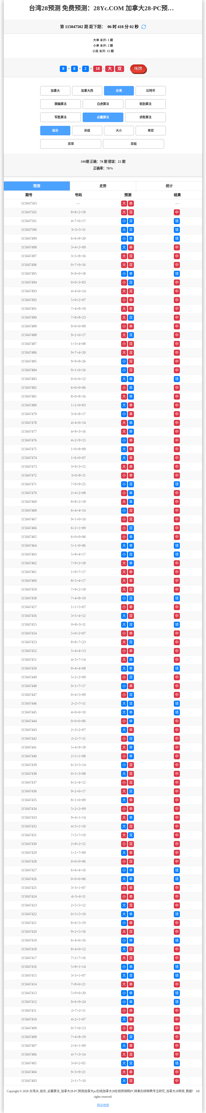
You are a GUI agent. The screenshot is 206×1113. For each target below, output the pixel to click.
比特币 (150, 90)
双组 (134, 144)
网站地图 (103, 1105)
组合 (55, 130)
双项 (71, 144)
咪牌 (138, 68)
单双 (151, 130)
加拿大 (55, 90)
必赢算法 (103, 117)
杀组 (87, 130)
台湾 (119, 90)
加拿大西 (87, 90)
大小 (119, 130)
